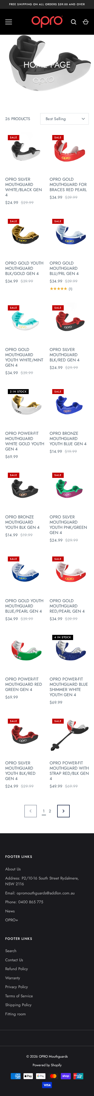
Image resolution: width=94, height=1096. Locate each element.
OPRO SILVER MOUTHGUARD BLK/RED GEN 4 (64, 355)
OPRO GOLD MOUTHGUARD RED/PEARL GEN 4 (67, 606)
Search (10, 951)
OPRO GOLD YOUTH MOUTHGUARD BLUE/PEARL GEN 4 (24, 606)
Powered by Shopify (47, 1065)
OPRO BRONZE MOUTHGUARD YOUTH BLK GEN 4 (22, 522)
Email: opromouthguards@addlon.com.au (40, 893)
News (10, 911)
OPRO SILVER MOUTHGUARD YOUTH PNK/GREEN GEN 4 (68, 525)
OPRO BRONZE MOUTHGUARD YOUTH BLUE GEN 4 (68, 438)
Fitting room (15, 1014)
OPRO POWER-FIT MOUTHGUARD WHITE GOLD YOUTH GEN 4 (24, 441)
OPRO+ (11, 920)
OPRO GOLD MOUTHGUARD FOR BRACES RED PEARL (68, 184)
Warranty (12, 978)
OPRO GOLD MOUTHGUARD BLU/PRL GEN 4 (64, 268)
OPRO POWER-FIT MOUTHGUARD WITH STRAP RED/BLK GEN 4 (69, 771)
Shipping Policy (18, 1005)
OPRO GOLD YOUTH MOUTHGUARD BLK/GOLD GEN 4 (24, 268)
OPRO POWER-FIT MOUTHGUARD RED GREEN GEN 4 (23, 684)
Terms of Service (19, 996)
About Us (13, 869)
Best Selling (56, 119)
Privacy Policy (16, 987)
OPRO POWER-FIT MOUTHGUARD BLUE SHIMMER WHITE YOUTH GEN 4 (69, 687)
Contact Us (14, 960)
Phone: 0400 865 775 (24, 902)
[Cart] (85, 22)
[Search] (73, 22)
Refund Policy (16, 969)
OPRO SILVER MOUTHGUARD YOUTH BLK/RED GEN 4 (20, 771)
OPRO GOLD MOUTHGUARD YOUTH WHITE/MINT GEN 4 (24, 357)
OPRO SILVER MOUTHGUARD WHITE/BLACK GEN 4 (23, 187)
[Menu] (8, 22)
